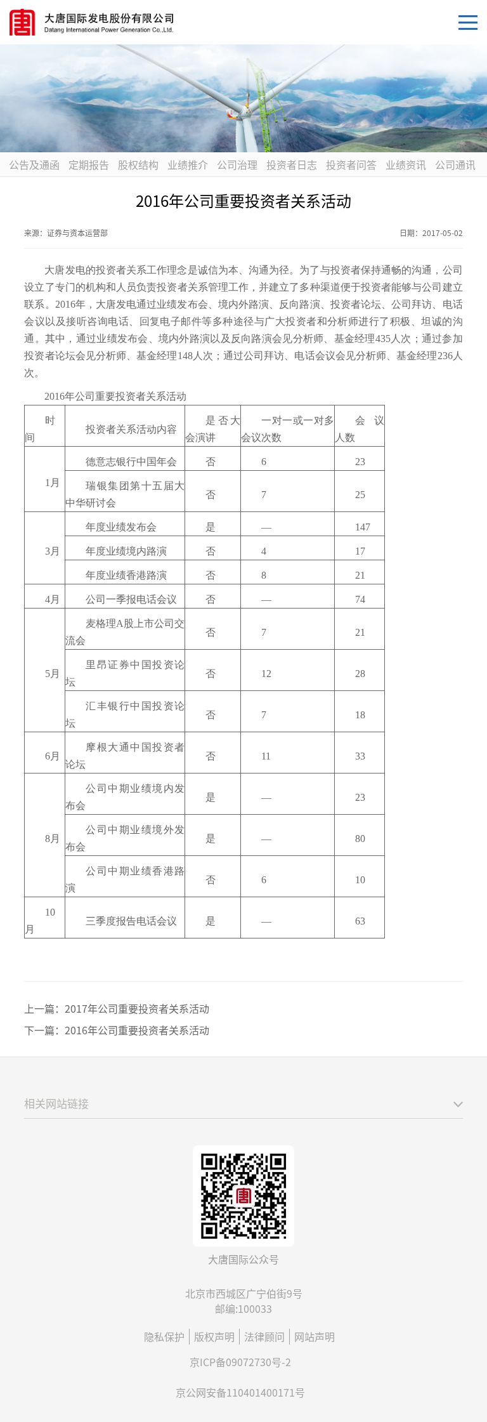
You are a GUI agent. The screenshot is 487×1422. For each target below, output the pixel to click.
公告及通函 (34, 164)
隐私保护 (164, 1336)
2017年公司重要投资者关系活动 (137, 1008)
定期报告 (88, 164)
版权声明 (214, 1336)
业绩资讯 (406, 164)
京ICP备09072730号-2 (240, 1361)
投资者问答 (351, 164)
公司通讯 (455, 164)
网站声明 (314, 1336)
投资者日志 (291, 164)
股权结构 (138, 164)
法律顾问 (264, 1336)
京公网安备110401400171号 (240, 1392)
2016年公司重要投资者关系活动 (137, 1029)
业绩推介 (187, 164)
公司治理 (237, 164)
